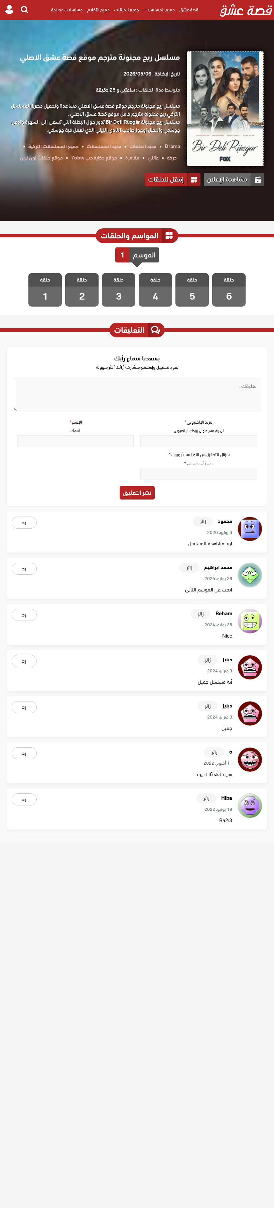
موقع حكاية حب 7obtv (94, 158)
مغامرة (132, 158)
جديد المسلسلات (104, 146)
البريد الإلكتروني (199, 422)
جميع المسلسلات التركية (53, 146)
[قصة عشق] (246, 10)
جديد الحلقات (143, 146)
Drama (172, 146)
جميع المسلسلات (159, 10)
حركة (172, 158)
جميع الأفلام (98, 10)
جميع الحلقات (126, 10)
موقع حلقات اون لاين (41, 158)
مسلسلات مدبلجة (67, 10)
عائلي (153, 158)
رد (24, 522)
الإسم (75, 422)
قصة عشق (188, 10)
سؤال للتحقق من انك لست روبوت (199, 454)
